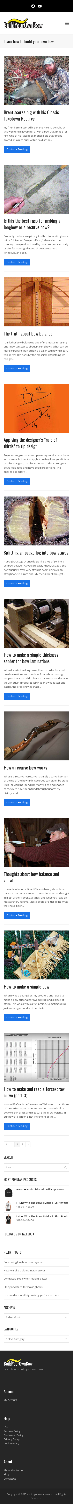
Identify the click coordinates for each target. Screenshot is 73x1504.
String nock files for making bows (23, 1287)
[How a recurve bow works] (36, 735)
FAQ (6, 1427)
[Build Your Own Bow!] (18, 1365)
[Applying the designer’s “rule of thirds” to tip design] (36, 408)
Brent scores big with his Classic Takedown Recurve (31, 115)
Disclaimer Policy (13, 1435)
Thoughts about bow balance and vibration (31, 877)
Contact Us (10, 1478)
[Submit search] (65, 1167)
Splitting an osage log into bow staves (36, 552)
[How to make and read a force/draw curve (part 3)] (36, 1057)
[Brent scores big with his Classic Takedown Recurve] (36, 80)
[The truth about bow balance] (36, 301)
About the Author (14, 1470)
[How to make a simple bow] (36, 954)
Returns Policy (12, 1431)
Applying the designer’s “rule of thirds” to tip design (30, 442)
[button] (67, 23)
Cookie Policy (11, 1443)
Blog (6, 1474)
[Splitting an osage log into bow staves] (36, 520)
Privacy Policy (12, 1439)
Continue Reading (16, 149)
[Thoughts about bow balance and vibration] (36, 842)
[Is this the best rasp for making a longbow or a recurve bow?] (36, 189)
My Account (10, 1400)
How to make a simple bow (26, 986)
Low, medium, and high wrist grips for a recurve (31, 1295)
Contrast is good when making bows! (25, 1278)
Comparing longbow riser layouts (23, 1262)
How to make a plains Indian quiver (24, 1270)
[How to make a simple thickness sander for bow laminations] (36, 623)
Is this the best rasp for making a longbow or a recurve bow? (32, 223)
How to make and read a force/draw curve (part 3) (34, 1092)
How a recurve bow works (25, 767)
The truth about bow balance (28, 333)
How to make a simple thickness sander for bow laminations (31, 657)
